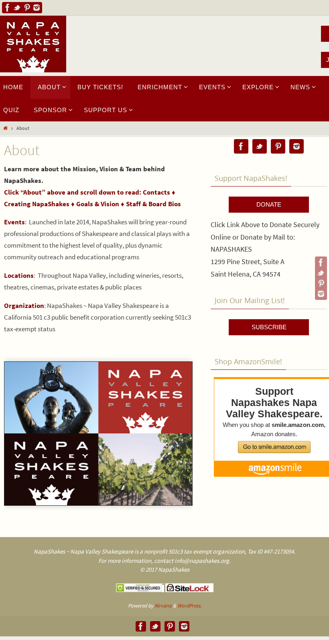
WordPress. (189, 605)
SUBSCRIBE (269, 327)
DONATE (268, 204)
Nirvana (163, 605)
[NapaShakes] (7, 7)
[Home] (5, 128)
